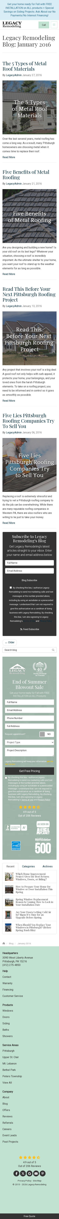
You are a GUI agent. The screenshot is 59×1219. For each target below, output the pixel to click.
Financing (7, 989)
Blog (5, 1103)
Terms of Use (29, 621)
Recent (10, 866)
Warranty (7, 983)
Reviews (7, 1116)
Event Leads (9, 1135)
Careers (6, 1129)
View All (7, 1082)
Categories (28, 866)
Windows (7, 1010)
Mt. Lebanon (9, 1063)
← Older (9, 642)
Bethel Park (9, 1069)
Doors (6, 1017)
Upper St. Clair (10, 1057)
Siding (6, 1023)
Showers (7, 1036)
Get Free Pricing (29, 771)
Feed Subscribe (31, 629)
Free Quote (29, 1216)
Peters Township (12, 1076)
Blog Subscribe (29, 580)
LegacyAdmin (14, 75)
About (5, 1097)
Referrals (7, 1122)
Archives (48, 866)
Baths (5, 1029)
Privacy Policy (46, 621)
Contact (6, 976)
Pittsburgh (8, 1050)
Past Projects (10, 1141)
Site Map (37, 1180)
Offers (6, 1110)
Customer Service (12, 996)
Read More (8, 157)
